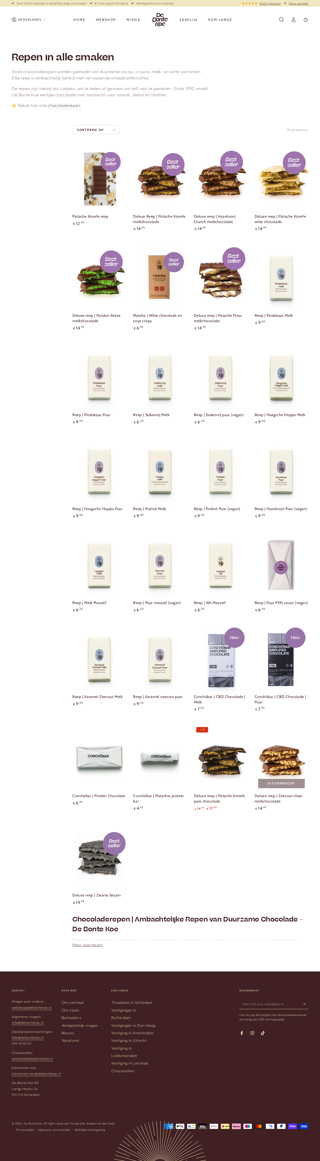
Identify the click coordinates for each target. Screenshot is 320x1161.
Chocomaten (122, 1070)
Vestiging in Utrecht (129, 1040)
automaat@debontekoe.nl (32, 1058)
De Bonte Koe (33, 1123)
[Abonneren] (305, 1004)
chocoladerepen (64, 105)
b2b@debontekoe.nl (28, 1037)
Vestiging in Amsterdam (132, 1032)
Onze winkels (298, 3)
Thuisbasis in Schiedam (131, 1002)
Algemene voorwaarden (54, 1129)
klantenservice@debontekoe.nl (36, 1073)
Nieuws (68, 1032)
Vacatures (70, 1040)
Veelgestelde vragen (80, 1025)
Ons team (70, 1010)
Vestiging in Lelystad (129, 1063)
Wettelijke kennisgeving (89, 1129)
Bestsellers (71, 1017)
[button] (281, 20)
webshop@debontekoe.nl (32, 1007)
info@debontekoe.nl (28, 1022)
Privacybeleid (25, 1129)
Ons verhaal (73, 1002)
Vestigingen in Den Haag (133, 1025)
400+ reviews (270, 3)
